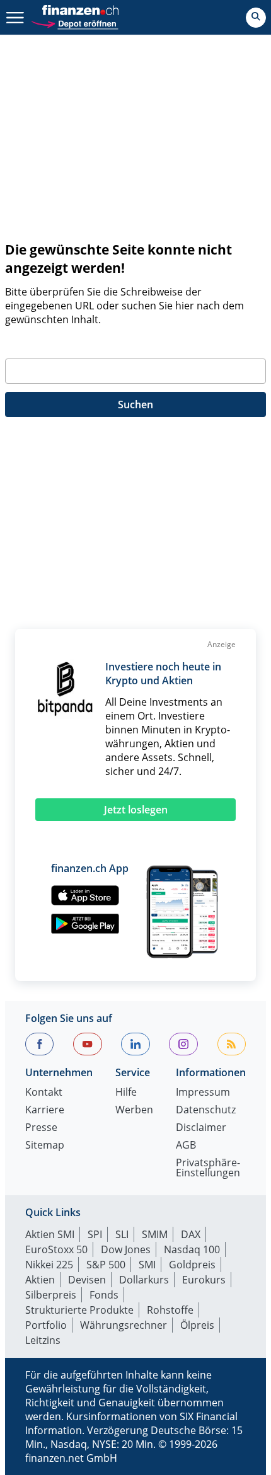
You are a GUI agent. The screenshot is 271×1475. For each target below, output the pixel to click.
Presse (41, 1128)
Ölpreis (197, 1325)
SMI (147, 1264)
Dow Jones (126, 1249)
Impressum (203, 1093)
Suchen (135, 404)
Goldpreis (192, 1264)
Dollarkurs (144, 1280)
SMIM (155, 1234)
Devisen (87, 1280)
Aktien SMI (49, 1234)
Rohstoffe (170, 1310)
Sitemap (44, 1146)
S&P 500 (105, 1264)
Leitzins (43, 1340)
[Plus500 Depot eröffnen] (74, 22)
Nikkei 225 (49, 1264)
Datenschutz (206, 1110)
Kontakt (43, 1093)
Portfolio (46, 1325)
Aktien (40, 1280)
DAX (190, 1234)
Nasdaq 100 (192, 1249)
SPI (95, 1234)
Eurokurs (204, 1280)
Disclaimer (201, 1128)
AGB (186, 1146)
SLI (122, 1234)
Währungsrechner (123, 1325)
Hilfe (126, 1093)
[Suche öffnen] (256, 18)
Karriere (44, 1110)
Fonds (103, 1295)
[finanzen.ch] (80, 10)
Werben (134, 1110)
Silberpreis (50, 1295)
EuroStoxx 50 (56, 1249)
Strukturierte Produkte (79, 1310)
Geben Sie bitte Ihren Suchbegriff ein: (94, 343)
